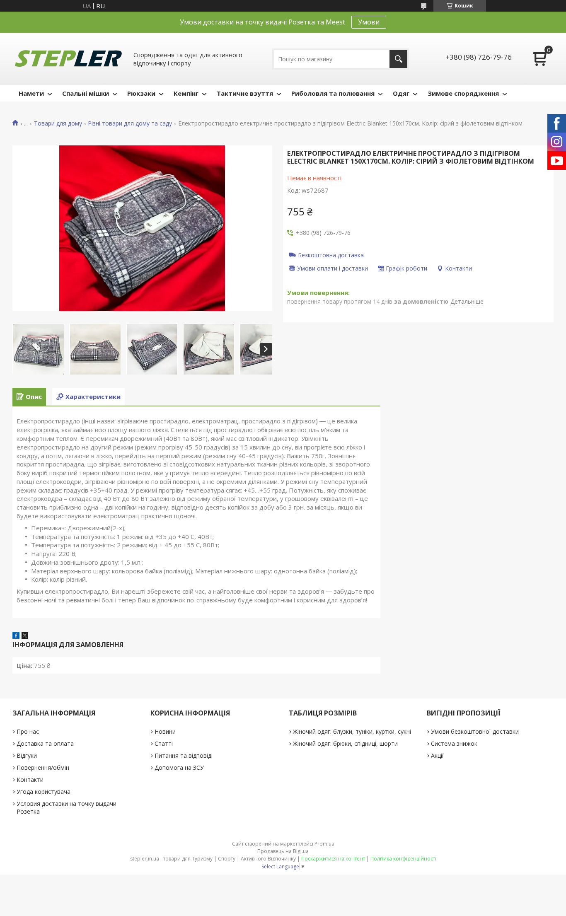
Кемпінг (186, 93)
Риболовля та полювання (333, 93)
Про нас (28, 731)
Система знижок (454, 743)
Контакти (30, 779)
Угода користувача (43, 791)
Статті (164, 743)
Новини (165, 731)
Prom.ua (324, 843)
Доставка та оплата (45, 743)
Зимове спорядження (463, 93)
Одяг (401, 93)
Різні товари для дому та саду (130, 123)
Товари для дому (58, 123)
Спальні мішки (85, 93)
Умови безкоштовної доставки (475, 731)
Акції (437, 755)
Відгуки (27, 755)
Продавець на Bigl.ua (283, 851)
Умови (369, 22)
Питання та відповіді (184, 755)
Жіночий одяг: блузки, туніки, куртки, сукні (352, 731)
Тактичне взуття (245, 93)
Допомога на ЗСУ (179, 767)
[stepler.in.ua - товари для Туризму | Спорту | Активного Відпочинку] (68, 59)
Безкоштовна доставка (331, 255)
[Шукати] (398, 59)
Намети (31, 93)
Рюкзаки (141, 93)
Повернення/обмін (43, 767)
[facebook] (15, 636)
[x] (25, 636)
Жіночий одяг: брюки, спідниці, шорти (345, 743)
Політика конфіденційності (403, 858)
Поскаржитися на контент (333, 858)
